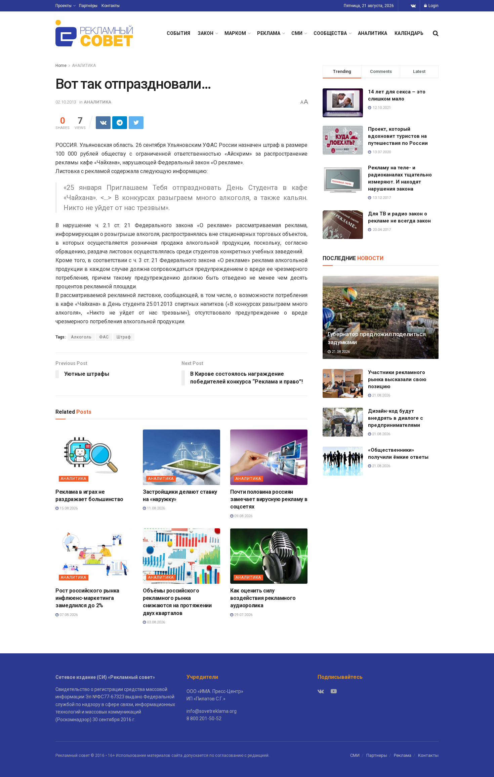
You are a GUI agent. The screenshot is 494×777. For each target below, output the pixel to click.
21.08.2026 (340, 352)
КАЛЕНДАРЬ (409, 33)
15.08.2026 (68, 508)
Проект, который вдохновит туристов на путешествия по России (398, 136)
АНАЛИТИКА (372, 33)
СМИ (296, 33)
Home (61, 65)
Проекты (63, 5)
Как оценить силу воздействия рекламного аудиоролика (263, 598)
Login (433, 5)
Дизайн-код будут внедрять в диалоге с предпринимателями (395, 418)
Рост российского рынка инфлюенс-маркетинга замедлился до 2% (87, 598)
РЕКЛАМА (268, 33)
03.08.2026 (155, 622)
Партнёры (88, 5)
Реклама (402, 755)
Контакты (110, 5)
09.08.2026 (242, 516)
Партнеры (376, 755)
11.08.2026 (155, 508)
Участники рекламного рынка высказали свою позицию (397, 379)
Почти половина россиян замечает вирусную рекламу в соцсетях (268, 499)
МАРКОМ (235, 33)
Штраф (124, 337)
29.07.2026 (242, 615)
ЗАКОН (205, 33)
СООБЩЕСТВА (330, 33)
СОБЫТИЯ (178, 33)
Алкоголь (81, 337)
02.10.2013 (65, 102)
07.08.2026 (68, 615)
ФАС (104, 337)
